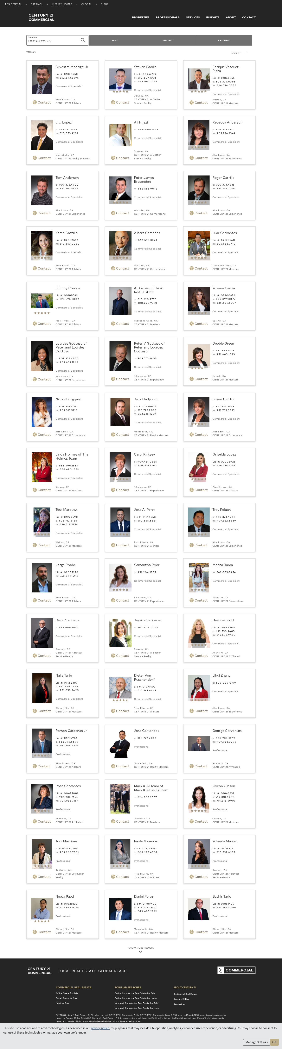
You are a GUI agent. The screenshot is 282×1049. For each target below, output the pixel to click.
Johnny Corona (68, 288)
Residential (13, 5)
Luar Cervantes (224, 232)
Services (193, 17)
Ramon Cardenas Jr (71, 730)
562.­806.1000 (69, 627)
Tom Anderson (67, 177)
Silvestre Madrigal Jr (72, 66)
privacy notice (100, 1028)
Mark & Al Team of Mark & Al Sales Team (151, 787)
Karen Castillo (67, 232)
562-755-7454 (226, 572)
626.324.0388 (226, 81)
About (231, 17)
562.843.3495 (69, 77)
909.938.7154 (68, 796)
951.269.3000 (226, 907)
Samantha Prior (147, 564)
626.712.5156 (68, 520)
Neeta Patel (65, 896)
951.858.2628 (68, 686)
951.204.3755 (146, 572)
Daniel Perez (143, 896)
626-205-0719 (226, 682)
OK (274, 1042)
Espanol (37, 5)
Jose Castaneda (146, 730)
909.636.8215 (69, 907)
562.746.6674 (68, 741)
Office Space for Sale (67, 993)
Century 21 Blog (181, 998)
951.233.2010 (226, 188)
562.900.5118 (69, 575)
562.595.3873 (147, 239)
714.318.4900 (225, 796)
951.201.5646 (69, 188)
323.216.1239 (147, 413)
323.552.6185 (226, 852)
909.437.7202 (147, 465)
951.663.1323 (225, 350)
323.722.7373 (68, 129)
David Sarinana (67, 620)
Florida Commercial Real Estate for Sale (135, 993)
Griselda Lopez (224, 454)
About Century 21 (184, 987)
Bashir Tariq (221, 896)
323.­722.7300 (146, 737)
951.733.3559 (225, 406)
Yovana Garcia (223, 288)
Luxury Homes (62, 5)
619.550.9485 (225, 631)
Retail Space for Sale (66, 998)
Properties (140, 17)
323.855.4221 (69, 133)
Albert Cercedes (147, 232)
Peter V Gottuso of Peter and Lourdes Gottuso (149, 347)
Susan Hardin (223, 399)
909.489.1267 (69, 362)
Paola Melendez (146, 841)
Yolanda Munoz (224, 841)
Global (86, 5)
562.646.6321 (146, 520)
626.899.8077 (225, 298)
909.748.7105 (68, 848)
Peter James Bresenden (144, 179)
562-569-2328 (148, 129)
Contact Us (179, 1003)
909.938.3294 (226, 737)
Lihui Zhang (221, 675)
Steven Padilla (145, 66)
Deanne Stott (223, 620)
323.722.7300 (146, 410)
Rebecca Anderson (227, 122)
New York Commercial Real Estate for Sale (136, 1003)
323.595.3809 (69, 298)
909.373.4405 (147, 358)
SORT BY (236, 53)
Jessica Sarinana (147, 620)
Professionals (168, 17)
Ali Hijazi (141, 122)
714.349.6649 (147, 690)
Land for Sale (62, 1003)
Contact (249, 17)
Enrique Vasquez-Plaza (226, 68)
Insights (212, 17)
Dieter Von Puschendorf (144, 677)
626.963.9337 (147, 797)
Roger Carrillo (223, 177)
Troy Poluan (221, 509)
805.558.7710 (226, 243)
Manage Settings (256, 1042)
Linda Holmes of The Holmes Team (72, 456)
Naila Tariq (64, 675)
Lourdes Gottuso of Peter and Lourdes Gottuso (71, 347)
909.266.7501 (69, 852)
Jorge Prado (65, 564)
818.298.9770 (147, 299)
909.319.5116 (68, 406)
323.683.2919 (147, 911)
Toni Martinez (66, 841)
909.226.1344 (226, 133)
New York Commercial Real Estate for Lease (137, 1008)
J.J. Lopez (64, 122)
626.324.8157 (226, 465)
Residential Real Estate (185, 993)
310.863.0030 (70, 243)
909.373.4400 (69, 184)
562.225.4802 (148, 852)
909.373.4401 (225, 129)
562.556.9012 (147, 188)
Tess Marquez (66, 509)
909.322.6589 (226, 520)
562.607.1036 (147, 77)
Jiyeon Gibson (223, 785)
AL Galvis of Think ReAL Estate (148, 290)
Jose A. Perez (144, 509)
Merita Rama (222, 564)
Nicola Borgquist (69, 399)
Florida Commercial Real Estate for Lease (136, 998)
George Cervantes (227, 730)
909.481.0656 (147, 461)
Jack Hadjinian (146, 399)
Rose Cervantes (68, 785)
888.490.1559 (68, 465)
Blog (104, 5)
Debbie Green (223, 343)
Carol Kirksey (144, 454)
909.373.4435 (225, 184)
